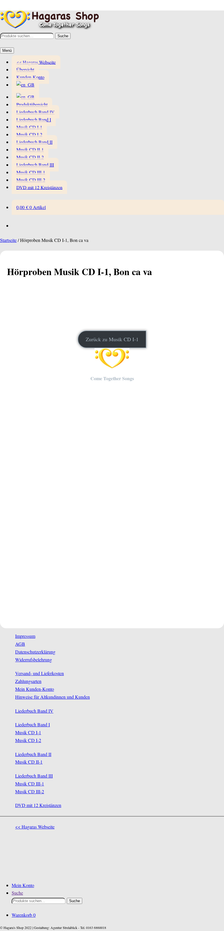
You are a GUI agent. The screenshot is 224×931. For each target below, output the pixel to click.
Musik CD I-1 (29, 127)
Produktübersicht (32, 104)
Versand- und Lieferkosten (39, 673)
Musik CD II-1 (30, 149)
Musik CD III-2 (30, 180)
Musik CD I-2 (29, 134)
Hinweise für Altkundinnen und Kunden (52, 697)
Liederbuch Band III (35, 165)
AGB (20, 644)
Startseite (8, 240)
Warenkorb (24, 915)
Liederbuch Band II (34, 142)
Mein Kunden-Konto (34, 689)
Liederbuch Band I (33, 119)
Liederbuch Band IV (35, 112)
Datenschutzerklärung (35, 652)
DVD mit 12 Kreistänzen (39, 187)
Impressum (25, 636)
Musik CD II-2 (30, 157)
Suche (62, 36)
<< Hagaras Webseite (36, 62)
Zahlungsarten (28, 681)
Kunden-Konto (30, 77)
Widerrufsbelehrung (33, 659)
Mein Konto (23, 885)
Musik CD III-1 (30, 172)
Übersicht (25, 69)
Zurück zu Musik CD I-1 (112, 339)
